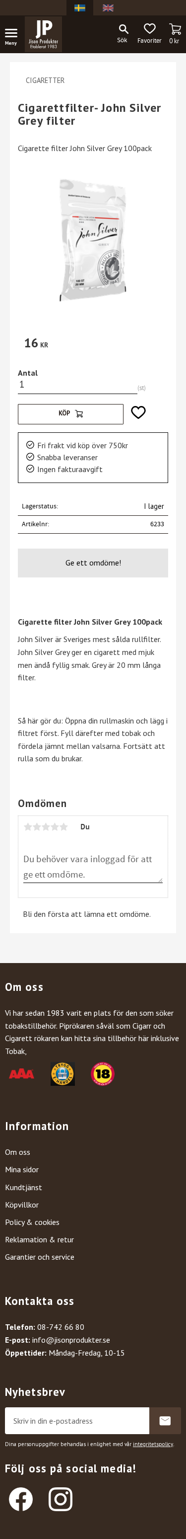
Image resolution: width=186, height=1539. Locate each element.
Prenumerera (165, 1420)
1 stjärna (27, 826)
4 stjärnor (54, 826)
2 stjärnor (36, 826)
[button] (15, 35)
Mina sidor (22, 1169)
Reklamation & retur (39, 1239)
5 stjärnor (63, 826)
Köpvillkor (22, 1205)
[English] (108, 7)
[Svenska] (79, 7)
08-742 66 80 (60, 1327)
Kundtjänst (23, 1187)
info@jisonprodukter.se (71, 1340)
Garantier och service (39, 1257)
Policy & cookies (32, 1222)
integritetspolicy (153, 1444)
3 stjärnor (45, 826)
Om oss (17, 1152)
